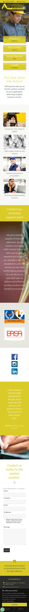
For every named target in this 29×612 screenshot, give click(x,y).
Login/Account (22, 1)
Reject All (20, 609)
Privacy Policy (10, 601)
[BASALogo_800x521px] (14, 328)
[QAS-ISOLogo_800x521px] (14, 310)
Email (6, 505)
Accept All (14, 604)
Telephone (7, 512)
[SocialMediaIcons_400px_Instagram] (15, 361)
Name (6, 491)
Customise (7, 609)
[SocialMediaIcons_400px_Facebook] (15, 354)
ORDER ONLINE (9, 1)
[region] (14, 600)
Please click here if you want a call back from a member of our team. (14, 521)
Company (7, 498)
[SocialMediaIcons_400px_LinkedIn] (15, 369)
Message (7, 527)
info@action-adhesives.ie (12, 587)
